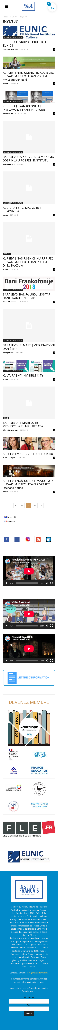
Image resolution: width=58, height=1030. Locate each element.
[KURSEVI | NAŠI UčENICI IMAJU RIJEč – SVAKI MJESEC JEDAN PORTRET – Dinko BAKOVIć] (29, 238)
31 (35, 505)
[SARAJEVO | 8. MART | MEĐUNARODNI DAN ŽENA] (29, 325)
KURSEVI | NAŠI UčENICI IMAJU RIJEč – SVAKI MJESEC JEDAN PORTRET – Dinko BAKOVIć (28, 262)
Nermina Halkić (9, 113)
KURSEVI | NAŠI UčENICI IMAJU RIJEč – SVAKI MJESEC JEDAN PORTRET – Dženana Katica (28, 484)
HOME (6, 418)
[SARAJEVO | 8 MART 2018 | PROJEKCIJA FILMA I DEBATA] (29, 403)
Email (29, 1005)
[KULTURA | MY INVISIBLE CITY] (29, 366)
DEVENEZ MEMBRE (29, 702)
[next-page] (41, 505)
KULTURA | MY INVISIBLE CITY (23, 375)
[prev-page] (15, 505)
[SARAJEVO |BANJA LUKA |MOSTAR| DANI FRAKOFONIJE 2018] (29, 284)
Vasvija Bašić (8, 164)
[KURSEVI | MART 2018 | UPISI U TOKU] (29, 443)
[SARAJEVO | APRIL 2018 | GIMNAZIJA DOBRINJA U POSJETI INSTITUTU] (29, 137)
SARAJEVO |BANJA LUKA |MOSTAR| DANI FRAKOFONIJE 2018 (27, 296)
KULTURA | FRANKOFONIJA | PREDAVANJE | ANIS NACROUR (24, 108)
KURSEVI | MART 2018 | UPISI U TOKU (28, 454)
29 (22, 505)
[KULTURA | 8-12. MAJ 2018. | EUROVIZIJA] (29, 187)
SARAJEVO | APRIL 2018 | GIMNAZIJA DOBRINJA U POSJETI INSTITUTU (28, 158)
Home (5, 17)
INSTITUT (14, 17)
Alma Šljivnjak (9, 458)
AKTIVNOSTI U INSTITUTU (13, 37)
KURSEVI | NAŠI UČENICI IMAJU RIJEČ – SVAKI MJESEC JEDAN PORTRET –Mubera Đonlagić (28, 76)
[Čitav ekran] (51, 583)
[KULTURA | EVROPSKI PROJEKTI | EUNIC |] (29, 32)
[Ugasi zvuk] (47, 583)
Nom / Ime (29, 997)
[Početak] (6, 583)
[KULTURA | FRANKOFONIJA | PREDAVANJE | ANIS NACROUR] (29, 97)
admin (5, 83)
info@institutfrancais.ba (37, 972)
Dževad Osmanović (10, 49)
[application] (29, 571)
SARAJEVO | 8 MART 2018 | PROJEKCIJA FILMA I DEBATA (23, 424)
